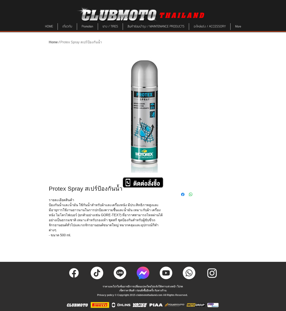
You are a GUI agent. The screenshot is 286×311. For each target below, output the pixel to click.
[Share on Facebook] (182, 194)
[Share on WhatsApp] (190, 194)
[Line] (120, 273)
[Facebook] (74, 273)
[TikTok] (97, 273)
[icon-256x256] (143, 273)
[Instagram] (212, 273)
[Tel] (189, 273)
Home (53, 42)
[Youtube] (166, 273)
